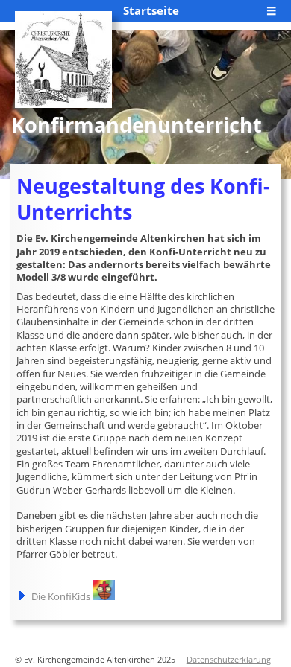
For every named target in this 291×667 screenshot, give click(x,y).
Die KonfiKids (60, 596)
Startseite (151, 10)
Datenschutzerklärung (229, 659)
